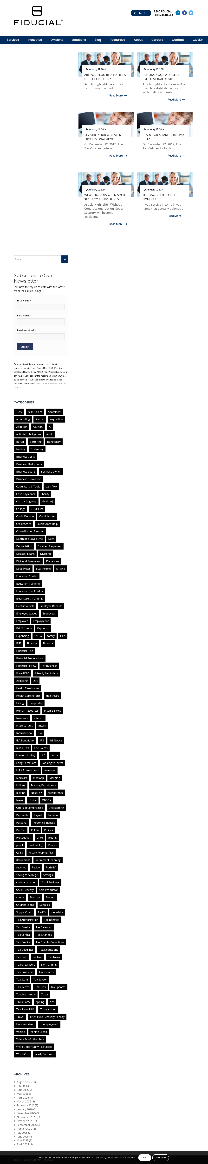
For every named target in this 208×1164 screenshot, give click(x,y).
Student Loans (25, 905)
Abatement (54, 412)
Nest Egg (36, 793)
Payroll (38, 815)
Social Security (25, 890)
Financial (48, 643)
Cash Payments (25, 494)
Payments (22, 815)
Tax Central (23, 934)
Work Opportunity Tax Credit (34, 1047)
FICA (62, 636)
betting (20, 449)
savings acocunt (26, 882)
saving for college (27, 875)
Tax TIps (40, 987)
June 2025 (23, 1136)
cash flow (51, 486)
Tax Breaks (23, 927)
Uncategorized (25, 1024)
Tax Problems (24, 972)
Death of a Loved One (29, 539)
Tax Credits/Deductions (50, 942)
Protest (52, 845)
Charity (44, 494)
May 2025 (22, 1140)
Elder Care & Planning (29, 598)
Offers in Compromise (29, 808)
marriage (50, 770)
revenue (21, 867)
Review (36, 867)
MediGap (38, 778)
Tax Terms (22, 987)
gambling (22, 681)
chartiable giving (26, 501)
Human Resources (27, 710)
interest (39, 718)
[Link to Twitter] (190, 12)
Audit (49, 434)
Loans (54, 755)
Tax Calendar (44, 927)
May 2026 (22, 1093)
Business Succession (28, 479)
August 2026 (24, 1082)
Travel (20, 1017)
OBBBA (46, 800)
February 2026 (25, 1105)
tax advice (57, 912)
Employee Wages (26, 613)
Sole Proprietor (48, 890)
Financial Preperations (30, 658)
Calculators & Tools (28, 486)
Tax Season (40, 979)
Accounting (23, 419)
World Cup (22, 1054)
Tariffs (42, 912)
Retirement (23, 860)
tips (52, 1002)
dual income (43, 568)
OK (144, 1157)
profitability (36, 845)
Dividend (45, 554)
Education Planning (28, 583)
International (24, 733)
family (51, 636)
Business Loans (25, 471)
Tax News (54, 957)
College (20, 509)
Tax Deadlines (24, 949)
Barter (20, 441)
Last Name (24, 315)
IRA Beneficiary (25, 740)
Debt (51, 539)
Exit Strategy (24, 628)
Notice (33, 800)
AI (50, 427)
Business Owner (51, 471)
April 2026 (23, 1097)
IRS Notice (55, 740)
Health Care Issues (27, 688)
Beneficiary (54, 441)
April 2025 (23, 1144)
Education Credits (27, 576)
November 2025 (26, 1117)
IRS (42, 740)
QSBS (19, 852)
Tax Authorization (27, 920)
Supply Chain (24, 912)
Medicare (21, 778)
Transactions (48, 1009)
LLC (43, 755)
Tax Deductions (48, 949)
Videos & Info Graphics (30, 1039)
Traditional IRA (25, 1009)
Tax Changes (44, 934)
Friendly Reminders (46, 673)
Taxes (44, 994)
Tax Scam (22, 979)
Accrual (39, 419)
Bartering (36, 441)
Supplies (44, 905)
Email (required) (26, 330)
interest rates (24, 725)
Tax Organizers (25, 964)
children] (47, 501)
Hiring (20, 703)
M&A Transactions (27, 770)
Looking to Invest (52, 763)
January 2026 (25, 1109)
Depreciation (24, 546)
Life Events (41, 748)
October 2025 (25, 1121)
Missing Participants (43, 785)
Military (21, 785)
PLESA (35, 830)
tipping (40, 1002)
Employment (41, 621)
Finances (32, 643)
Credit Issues (47, 516)
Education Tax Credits (29, 591)
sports (20, 897)
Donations (52, 561)
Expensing (22, 636)
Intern (42, 725)
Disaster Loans (25, 554)
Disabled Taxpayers (50, 546)
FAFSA (38, 636)
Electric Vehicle (25, 606)
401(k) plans (35, 412)
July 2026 (22, 1086)
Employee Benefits (51, 606)
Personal (21, 822)
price (40, 837)
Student (50, 897)
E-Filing (60, 568)
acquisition (56, 419)
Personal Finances (44, 822)
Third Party (23, 1002)
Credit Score (23, 524)
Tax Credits (23, 942)
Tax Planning (49, 964)
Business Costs (25, 456)
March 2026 (24, 1101)
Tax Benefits (51, 920)
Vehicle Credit (38, 1032)
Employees (49, 613)
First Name (24, 300)
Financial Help (24, 651)
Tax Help (21, 957)
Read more (116, 95)
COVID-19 (37, 509)
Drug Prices (23, 568)
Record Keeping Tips (41, 852)
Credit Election (25, 516)
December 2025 (26, 1113)
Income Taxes (52, 710)
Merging (54, 778)
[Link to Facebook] (184, 12)
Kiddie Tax (22, 748)
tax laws (37, 957)
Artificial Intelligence (28, 434)
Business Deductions (29, 464)
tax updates (58, 987)
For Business (49, 666)
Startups (35, 897)
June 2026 (23, 1090)
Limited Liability (25, 755)
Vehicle (20, 1032)
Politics (48, 830)
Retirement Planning (48, 860)
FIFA (18, 643)
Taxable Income (26, 994)
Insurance (22, 718)
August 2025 (24, 1129)
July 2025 (22, 1132)
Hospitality (36, 703)
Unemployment (49, 1024)
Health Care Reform (28, 695)
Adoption (21, 427)
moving (20, 793)
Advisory (38, 427)
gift (35, 681)
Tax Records (46, 972)
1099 (19, 412)
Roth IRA (51, 867)
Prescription (23, 837)
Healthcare (52, 695)
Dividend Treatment (28, 561)
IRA (40, 733)
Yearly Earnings (44, 1054)
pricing (52, 837)
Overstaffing (56, 808)
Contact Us (141, 13)
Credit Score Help (47, 524)
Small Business (50, 882)
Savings (48, 875)
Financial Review (26, 666)
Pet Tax (21, 830)
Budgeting (37, 449)
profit (19, 845)
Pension (53, 815)
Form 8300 (22, 673)
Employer (22, 621)
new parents (55, 793)
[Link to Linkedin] (178, 12)
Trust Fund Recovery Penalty (47, 1017)
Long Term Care (26, 763)
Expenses (43, 628)
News (19, 800)
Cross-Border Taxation (30, 531)
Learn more (161, 1157)
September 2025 (27, 1125)
